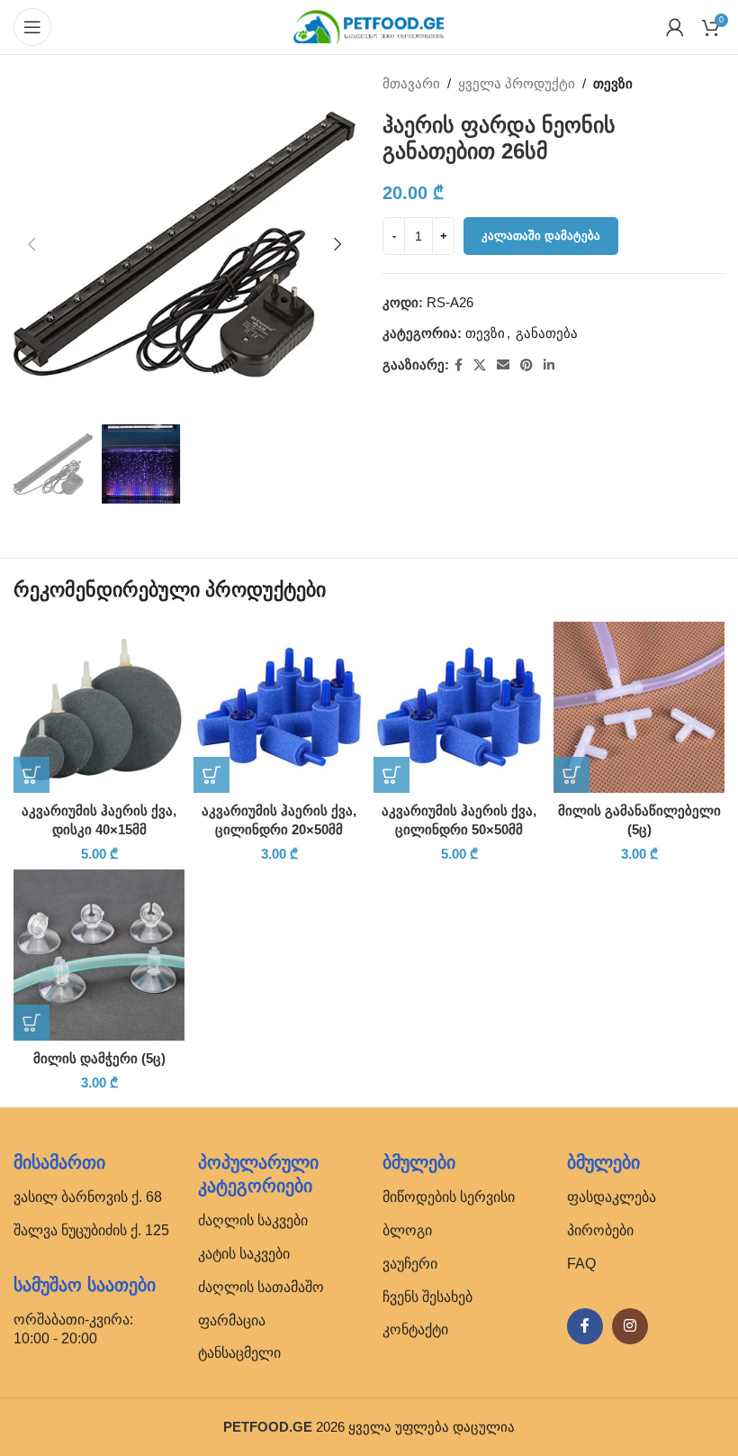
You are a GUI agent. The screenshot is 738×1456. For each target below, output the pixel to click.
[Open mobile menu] (32, 27)
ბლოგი (407, 1230)
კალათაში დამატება (541, 235)
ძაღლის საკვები (253, 1220)
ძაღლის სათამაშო (261, 1287)
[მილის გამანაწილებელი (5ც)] (639, 707)
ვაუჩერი (409, 1263)
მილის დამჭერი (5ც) (99, 1058)
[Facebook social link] (458, 365)
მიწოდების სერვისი (448, 1197)
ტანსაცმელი (239, 1352)
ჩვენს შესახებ (427, 1297)
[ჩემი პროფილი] (675, 27)
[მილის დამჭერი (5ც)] (99, 955)
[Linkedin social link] (549, 365)
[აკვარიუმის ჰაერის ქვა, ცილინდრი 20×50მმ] (279, 707)
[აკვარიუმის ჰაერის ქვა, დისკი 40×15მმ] (99, 707)
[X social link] (479, 365)
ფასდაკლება (611, 1197)
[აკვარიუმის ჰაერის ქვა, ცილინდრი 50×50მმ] (459, 707)
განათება (547, 333)
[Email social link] (503, 365)
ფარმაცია (232, 1320)
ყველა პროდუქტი (516, 83)
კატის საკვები (244, 1253)
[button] (32, 244)
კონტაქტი (415, 1329)
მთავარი (411, 83)
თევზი (613, 83)
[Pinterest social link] (526, 365)
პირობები (600, 1230)
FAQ (581, 1263)
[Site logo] (369, 25)
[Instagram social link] (630, 1326)
